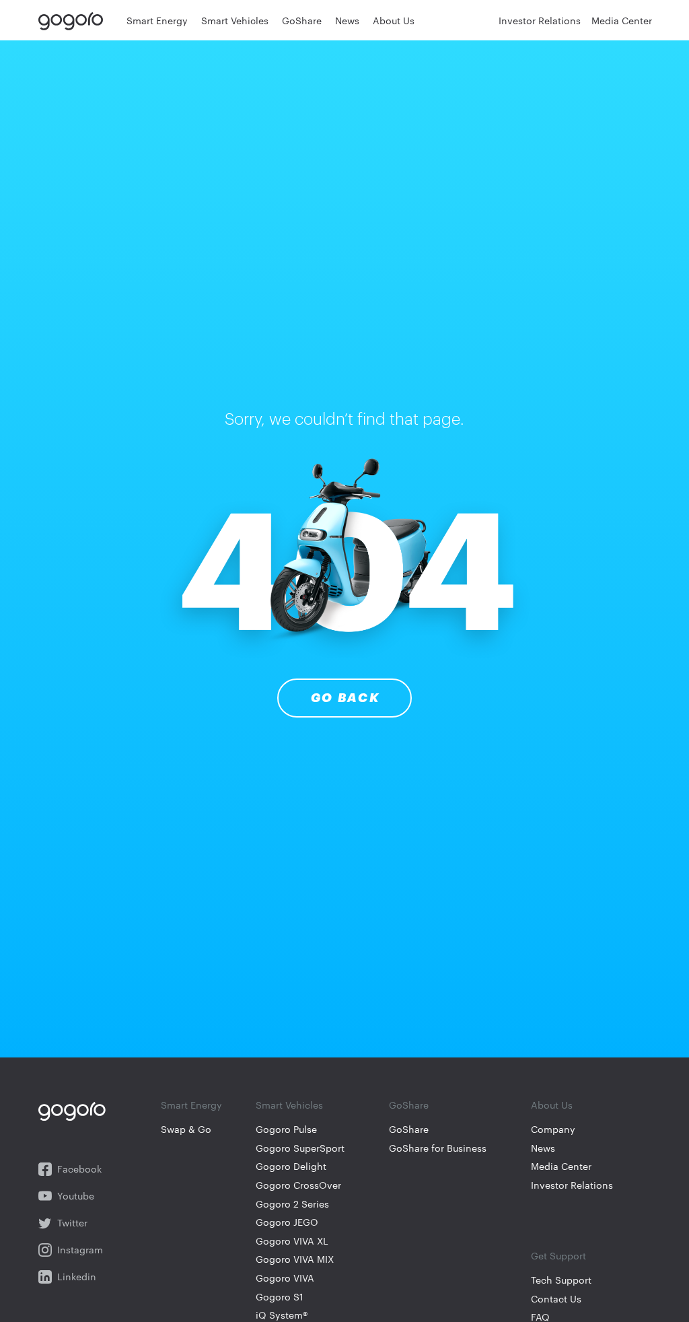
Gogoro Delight (291, 1166)
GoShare (409, 1129)
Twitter (72, 1222)
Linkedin (76, 1276)
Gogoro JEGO (287, 1222)
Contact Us (556, 1298)
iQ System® (281, 1315)
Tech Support (561, 1280)
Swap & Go (186, 1129)
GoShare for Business (437, 1148)
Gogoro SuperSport (300, 1148)
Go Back (345, 698)
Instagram (80, 1249)
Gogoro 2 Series (292, 1203)
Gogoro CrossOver (298, 1185)
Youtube (75, 1195)
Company (553, 1129)
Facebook (79, 1168)
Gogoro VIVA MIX (295, 1259)
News (543, 1148)
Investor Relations (572, 1185)
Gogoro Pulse (286, 1129)
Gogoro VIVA (285, 1278)
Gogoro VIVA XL (292, 1240)
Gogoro (73, 20)
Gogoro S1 (279, 1296)
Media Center (561, 1166)
